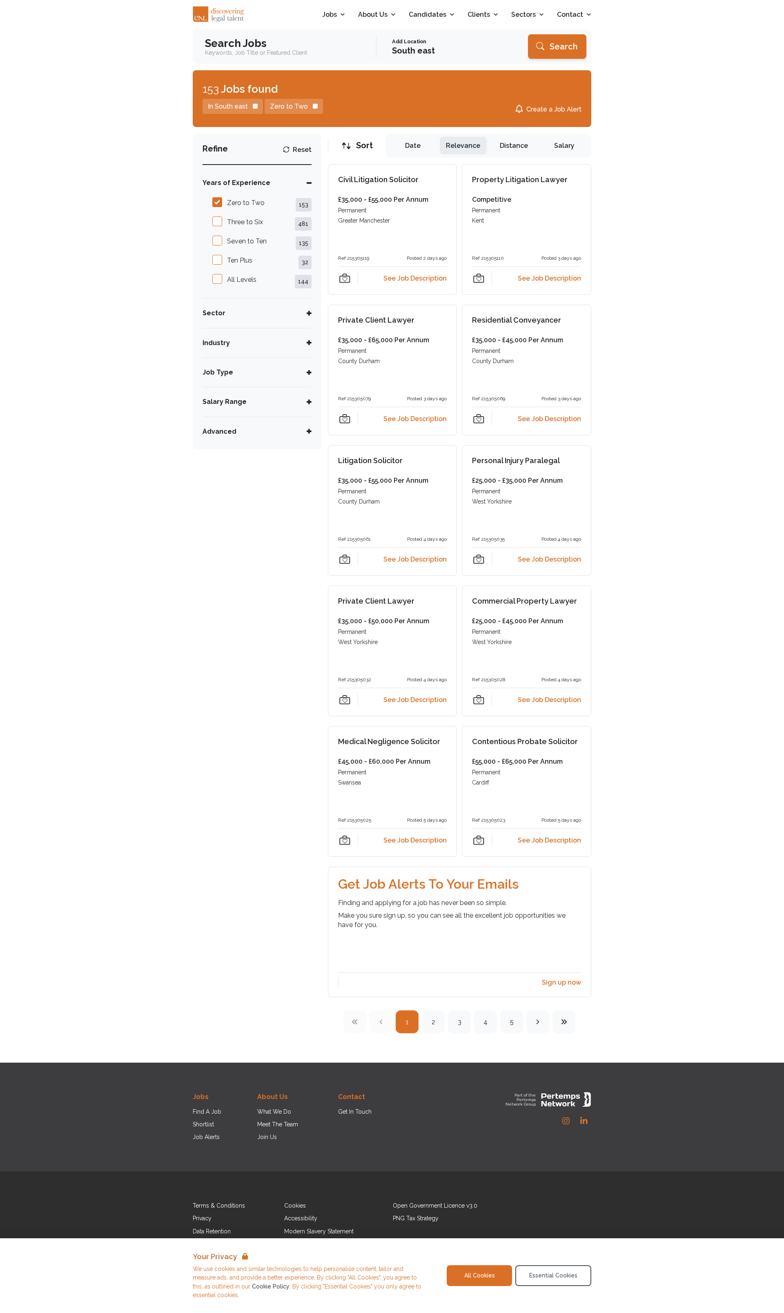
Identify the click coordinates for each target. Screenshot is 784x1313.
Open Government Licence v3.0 (435, 1205)
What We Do (274, 1111)
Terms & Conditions (219, 1205)
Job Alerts (206, 1137)
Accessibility (300, 1218)
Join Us (267, 1137)
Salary (564, 145)
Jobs (329, 15)
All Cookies (479, 1275)
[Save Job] (344, 278)
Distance (514, 145)
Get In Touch (355, 1111)
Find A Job (207, 1111)
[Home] (219, 15)
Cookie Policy (271, 1286)
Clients (479, 15)
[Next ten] (563, 1021)
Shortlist (203, 1124)
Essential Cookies (553, 1275)
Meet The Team (277, 1124)
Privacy (202, 1218)
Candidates (427, 15)
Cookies (295, 1205)
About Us (373, 15)
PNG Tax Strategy (416, 1218)
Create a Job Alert (553, 109)
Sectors (523, 15)
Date (413, 145)
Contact (570, 15)
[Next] (537, 1021)
